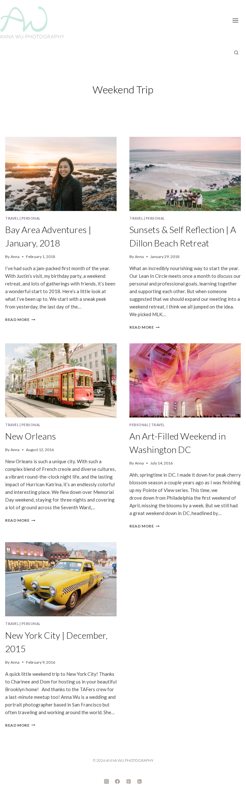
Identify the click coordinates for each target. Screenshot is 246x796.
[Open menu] (237, 19)
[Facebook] (117, 781)
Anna (15, 256)
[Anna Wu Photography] (32, 22)
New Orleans (30, 436)
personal (30, 218)
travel (12, 218)
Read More (20, 319)
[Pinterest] (128, 781)
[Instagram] (106, 781)
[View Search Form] (236, 53)
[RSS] (139, 781)
